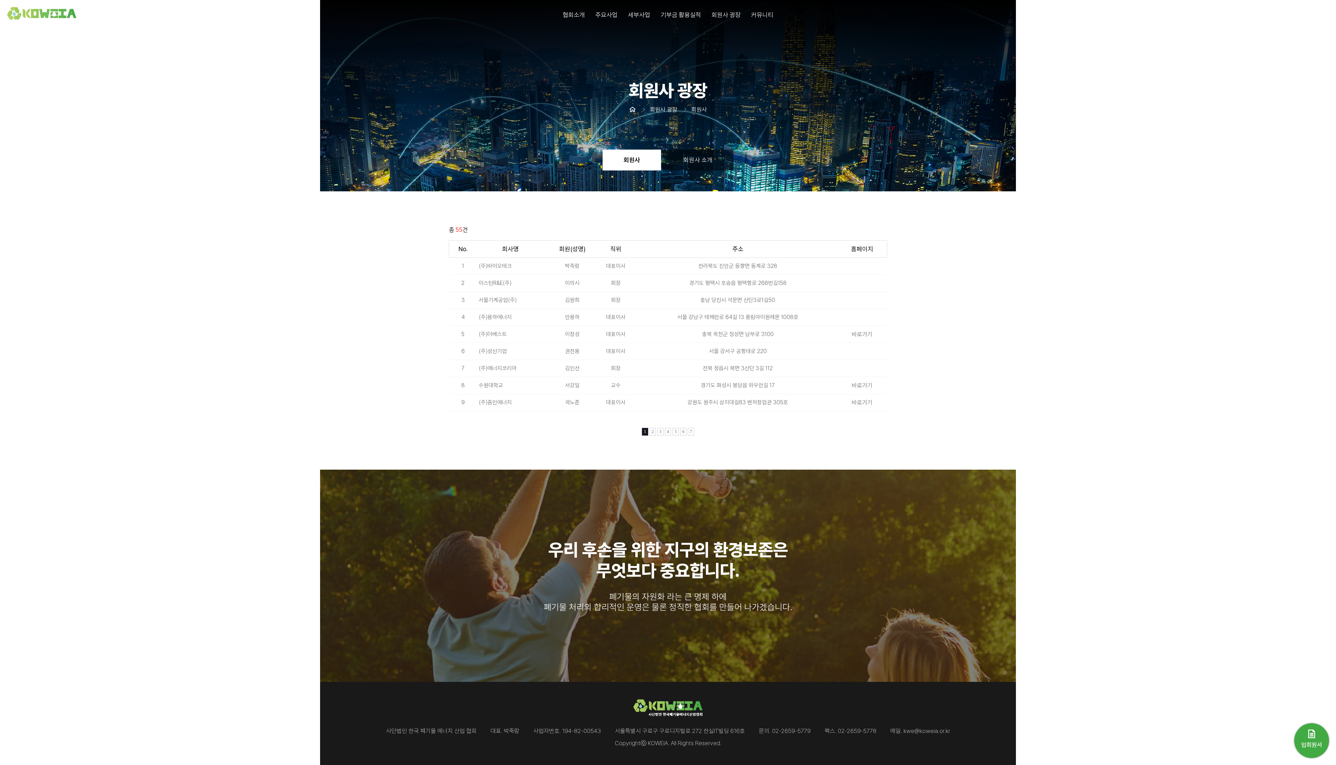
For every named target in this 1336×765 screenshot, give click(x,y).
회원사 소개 (698, 160)
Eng (1324, 14)
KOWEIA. (658, 743)
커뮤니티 (762, 14)
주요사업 (606, 14)
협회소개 (574, 14)
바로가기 (862, 334)
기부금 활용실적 (681, 14)
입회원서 (1311, 744)
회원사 (631, 160)
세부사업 (639, 14)
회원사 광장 (726, 14)
